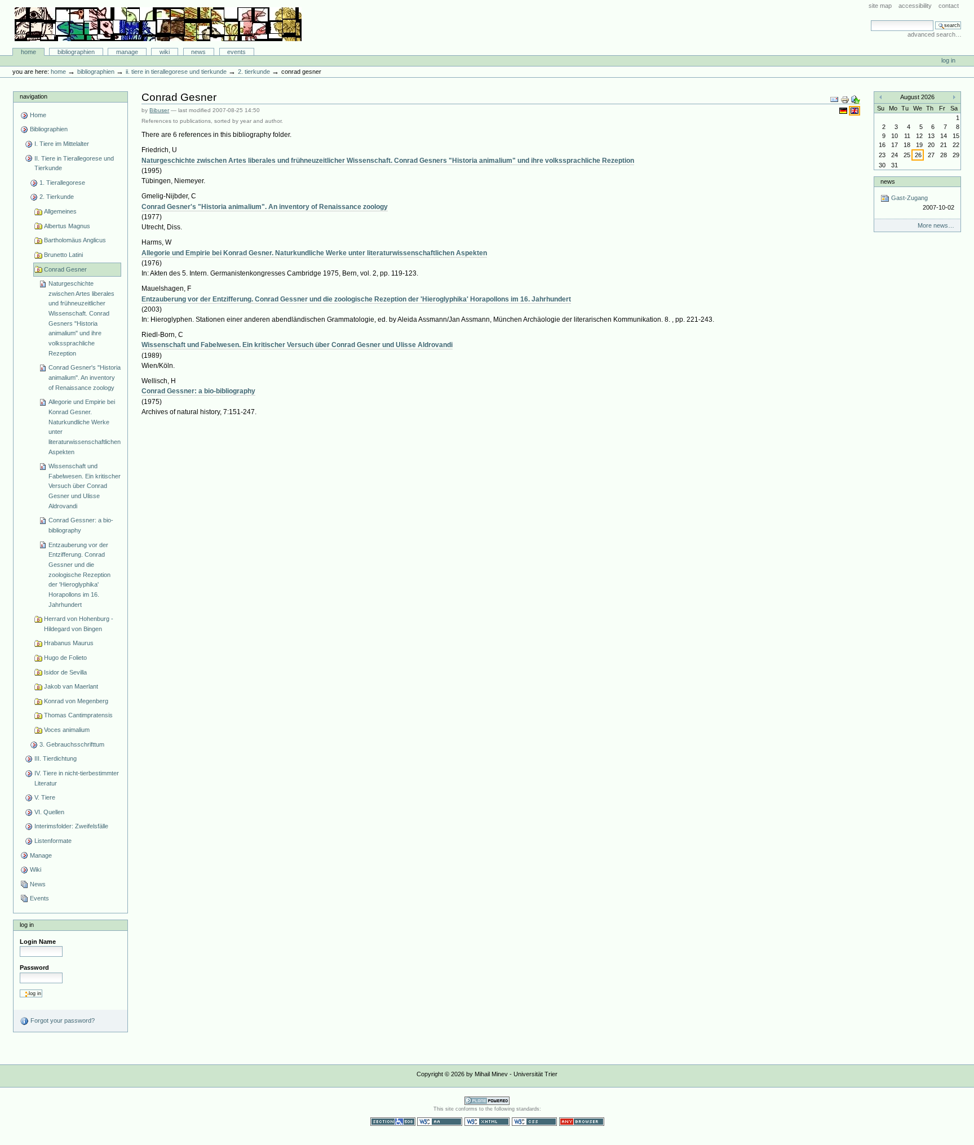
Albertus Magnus (67, 226)
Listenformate (53, 840)
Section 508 (392, 1121)
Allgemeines (60, 211)
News (198, 51)
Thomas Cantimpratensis (78, 715)
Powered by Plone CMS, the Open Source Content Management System (487, 1101)
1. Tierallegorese (62, 182)
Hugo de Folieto (65, 657)
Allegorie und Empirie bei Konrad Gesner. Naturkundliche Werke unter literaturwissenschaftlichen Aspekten (84, 426)
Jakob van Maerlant (71, 686)
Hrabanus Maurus (69, 643)
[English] (854, 110)
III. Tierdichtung (55, 758)
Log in (948, 60)
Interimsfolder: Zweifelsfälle (71, 826)
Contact (948, 5)
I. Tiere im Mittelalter (61, 143)
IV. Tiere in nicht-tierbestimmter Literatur (76, 778)
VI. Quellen (49, 812)
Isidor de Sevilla (65, 672)
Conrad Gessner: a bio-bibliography (80, 525)
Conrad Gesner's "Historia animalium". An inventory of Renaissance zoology (84, 377)
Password (34, 967)
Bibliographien (76, 51)
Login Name (38, 941)
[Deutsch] (844, 110)
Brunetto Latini (63, 254)
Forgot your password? (62, 1020)
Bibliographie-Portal (158, 24)
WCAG (439, 1121)
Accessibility (915, 5)
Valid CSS (534, 1121)
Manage (127, 51)
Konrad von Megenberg (76, 701)
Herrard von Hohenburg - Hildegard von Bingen (78, 623)
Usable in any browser (581, 1121)
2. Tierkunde (254, 71)
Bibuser (159, 110)
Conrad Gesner (65, 269)
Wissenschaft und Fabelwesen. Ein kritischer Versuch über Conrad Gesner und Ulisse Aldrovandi (84, 486)
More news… (936, 225)
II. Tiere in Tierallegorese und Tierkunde (176, 71)
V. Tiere (44, 797)
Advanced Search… (934, 34)
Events (236, 51)
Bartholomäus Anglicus (75, 240)
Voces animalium (67, 729)
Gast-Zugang (921, 202)
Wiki (165, 51)
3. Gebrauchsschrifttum (71, 744)
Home (28, 51)
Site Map (880, 5)
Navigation (33, 96)
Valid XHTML (487, 1121)
